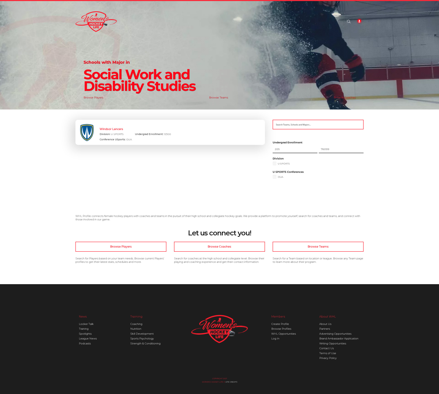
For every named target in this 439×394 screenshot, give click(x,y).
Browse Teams (218, 97)
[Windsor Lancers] (170, 132)
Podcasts (85, 343)
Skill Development (142, 333)
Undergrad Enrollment (287, 142)
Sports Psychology (142, 338)
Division (278, 158)
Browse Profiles (281, 328)
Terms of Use (327, 353)
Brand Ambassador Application (338, 338)
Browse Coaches (344, 97)
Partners (324, 328)
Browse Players (93, 97)
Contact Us (326, 348)
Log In (275, 338)
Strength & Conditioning (145, 343)
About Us (325, 324)
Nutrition (135, 328)
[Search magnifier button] (358, 124)
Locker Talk (86, 324)
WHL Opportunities (283, 333)
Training (83, 328)
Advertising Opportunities (335, 333)
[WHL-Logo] (96, 21)
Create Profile (280, 324)
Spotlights (85, 333)
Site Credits (231, 382)
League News (88, 338)
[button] (349, 21)
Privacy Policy (328, 358)
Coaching (136, 324)
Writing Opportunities (332, 343)
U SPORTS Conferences (288, 171)
